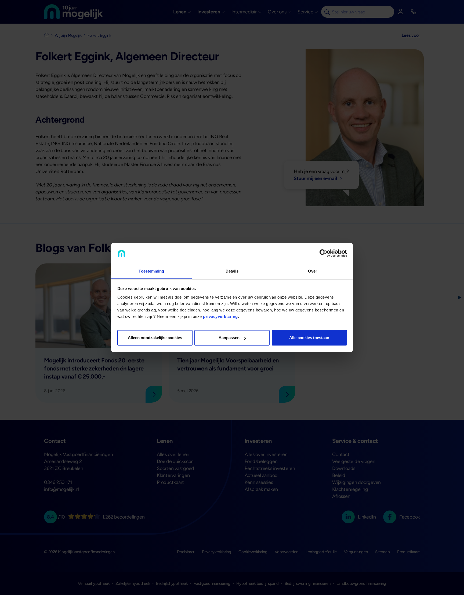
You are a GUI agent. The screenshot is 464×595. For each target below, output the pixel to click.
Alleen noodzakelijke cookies (155, 337)
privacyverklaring (220, 316)
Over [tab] (312, 271)
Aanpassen (229, 337)
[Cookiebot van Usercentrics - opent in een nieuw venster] (323, 253)
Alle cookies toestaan (309, 337)
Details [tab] (232, 271)
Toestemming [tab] (151, 271)
